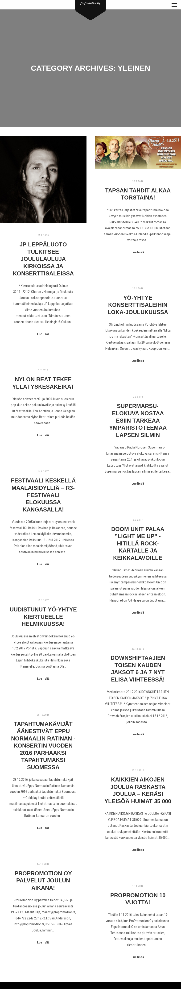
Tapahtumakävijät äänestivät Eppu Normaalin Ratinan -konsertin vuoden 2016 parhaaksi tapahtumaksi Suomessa (43, 745)
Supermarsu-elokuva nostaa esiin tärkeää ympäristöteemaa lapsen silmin (138, 420)
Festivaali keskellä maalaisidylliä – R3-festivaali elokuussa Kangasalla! (43, 495)
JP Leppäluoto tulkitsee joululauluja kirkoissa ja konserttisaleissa (43, 258)
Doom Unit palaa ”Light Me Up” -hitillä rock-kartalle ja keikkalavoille (137, 543)
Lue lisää (43, 334)
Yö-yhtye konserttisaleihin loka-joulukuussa (137, 305)
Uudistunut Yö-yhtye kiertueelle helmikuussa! (43, 617)
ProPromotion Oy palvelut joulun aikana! (43, 880)
